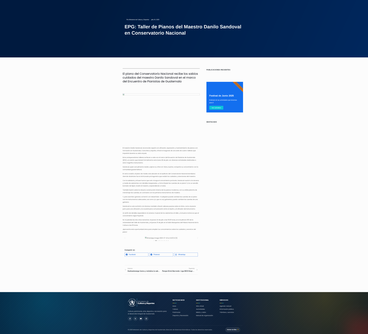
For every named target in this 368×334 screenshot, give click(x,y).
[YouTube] (141, 319)
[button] (125, 238)
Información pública (227, 309)
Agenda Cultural (225, 306)
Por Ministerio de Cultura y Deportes (138, 19)
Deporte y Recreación (180, 315)
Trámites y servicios (227, 312)
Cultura (175, 309)
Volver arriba (233, 330)
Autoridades (200, 309)
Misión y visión (201, 312)
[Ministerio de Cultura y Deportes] (148, 302)
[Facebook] (130, 319)
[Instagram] (146, 319)
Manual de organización (204, 315)
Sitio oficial (200, 306)
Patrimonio (176, 312)
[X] (135, 319)
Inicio (174, 306)
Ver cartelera (216, 108)
